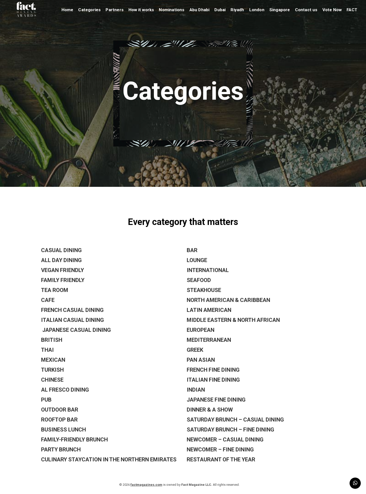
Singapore (279, 9)
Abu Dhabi (199, 9)
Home (67, 9)
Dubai (220, 9)
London (256, 9)
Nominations (171, 9)
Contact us (306, 9)
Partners (114, 9)
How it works (141, 9)
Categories (89, 9)
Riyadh (237, 9)
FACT (352, 9)
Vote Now (332, 9)
